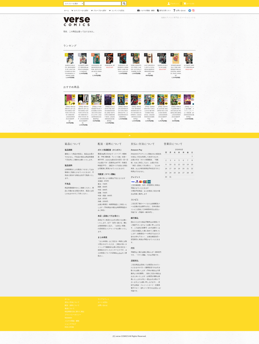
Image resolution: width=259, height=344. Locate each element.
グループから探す (99, 10)
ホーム (66, 10)
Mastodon (68, 318)
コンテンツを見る (117, 10)
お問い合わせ (181, 10)
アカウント (174, 4)
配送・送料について (72, 305)
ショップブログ (70, 324)
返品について (69, 308)
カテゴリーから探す (81, 10)
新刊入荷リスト (165, 10)
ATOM (71, 327)
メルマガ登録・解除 (147, 10)
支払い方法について (72, 302)
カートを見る (103, 302)
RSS (66, 327)
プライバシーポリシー (73, 315)
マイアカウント (103, 299)
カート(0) (190, 4)
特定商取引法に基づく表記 (74, 312)
